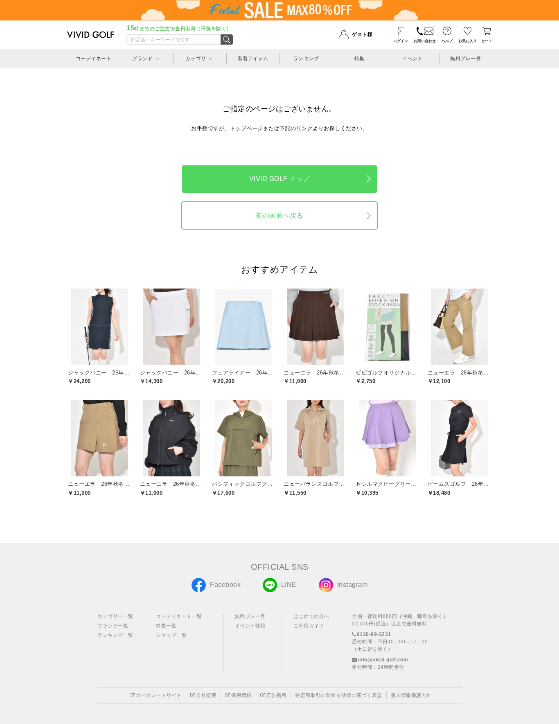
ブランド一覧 (112, 626)
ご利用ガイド (308, 626)
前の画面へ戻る (279, 215)
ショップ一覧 (171, 635)
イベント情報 (250, 626)
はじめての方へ (311, 616)
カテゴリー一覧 (115, 616)
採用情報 (241, 695)
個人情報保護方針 (411, 695)
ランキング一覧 (115, 635)
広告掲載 (276, 695)
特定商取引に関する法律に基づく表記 (338, 695)
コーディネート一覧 (179, 616)
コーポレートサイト (158, 695)
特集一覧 (166, 626)
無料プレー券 (250, 616)
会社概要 (206, 695)
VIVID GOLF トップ (279, 178)
